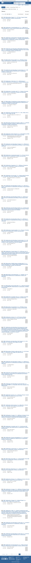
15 (24, 554)
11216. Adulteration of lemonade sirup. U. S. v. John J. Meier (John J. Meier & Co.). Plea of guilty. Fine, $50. (15, 113)
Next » (11, 14)
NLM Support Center (26, 557)
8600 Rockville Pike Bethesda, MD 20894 (12, 559)
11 (17, 554)
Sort (20, 14)
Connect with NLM (4, 557)
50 (26, 14)
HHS (15, 561)
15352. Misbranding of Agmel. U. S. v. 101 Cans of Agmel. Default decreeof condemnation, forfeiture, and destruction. (14, 18)
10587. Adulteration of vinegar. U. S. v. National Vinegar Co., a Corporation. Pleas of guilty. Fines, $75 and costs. (13, 501)
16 (26, 554)
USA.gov (18, 561)
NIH (14, 561)
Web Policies (18, 557)
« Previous (3, 14)
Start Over (3, 7)
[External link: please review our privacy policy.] (2, 558)
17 (28, 554)
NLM (12, 561)
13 (21, 554)
